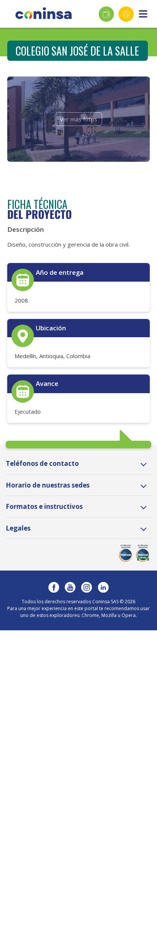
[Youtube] (70, 587)
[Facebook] (53, 587)
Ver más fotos (78, 119)
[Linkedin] (103, 587)
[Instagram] (86, 587)
